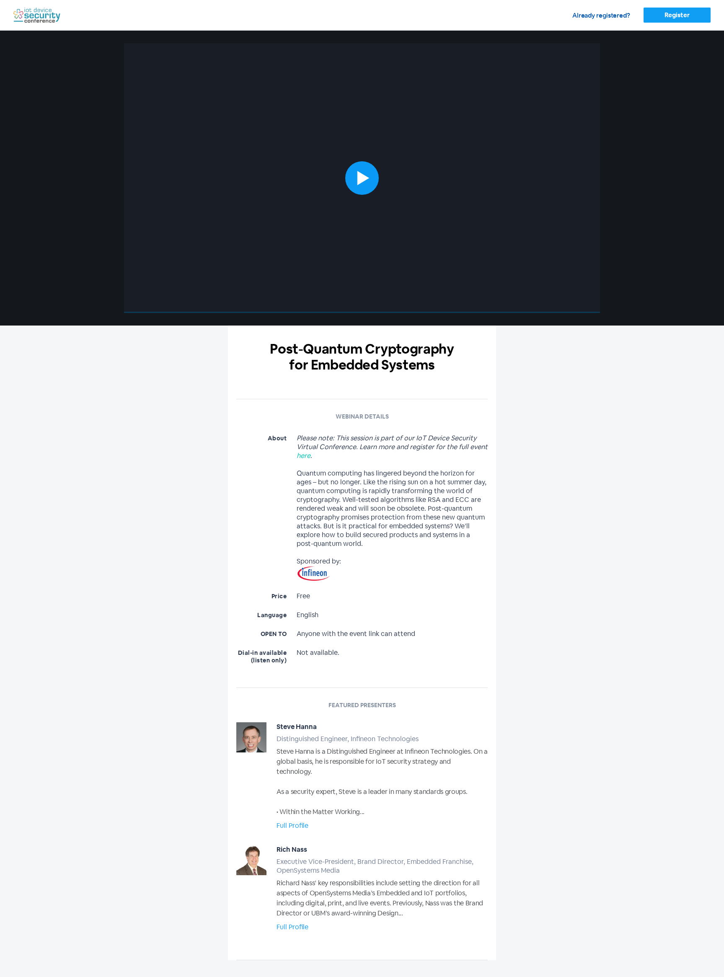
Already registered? (601, 15)
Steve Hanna (297, 726)
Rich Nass (292, 849)
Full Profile (292, 825)
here (303, 455)
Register (677, 15)
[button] (362, 178)
